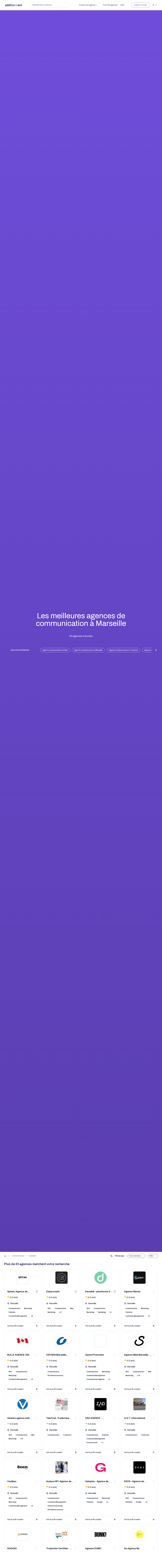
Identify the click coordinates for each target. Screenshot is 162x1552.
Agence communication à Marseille (88, 650)
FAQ (122, 5)
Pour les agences (110, 5)
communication (18, 1256)
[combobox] (49, 4)
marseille (32, 1256)
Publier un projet (140, 5)
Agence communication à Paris (55, 650)
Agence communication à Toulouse (123, 650)
